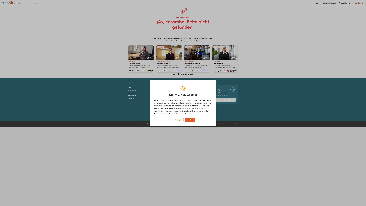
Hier (155, 114)
